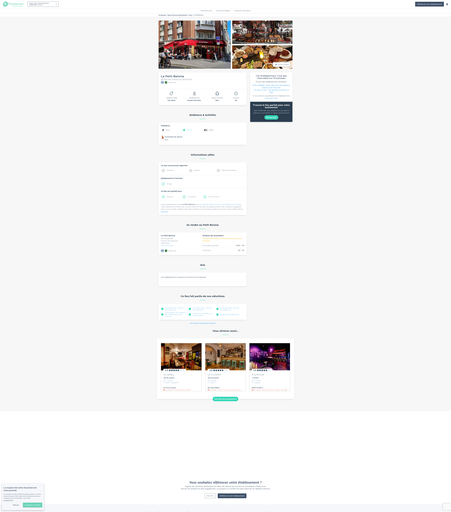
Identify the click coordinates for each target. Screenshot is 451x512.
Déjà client (210, 496)
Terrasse (169, 184)
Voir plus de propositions (225, 399)
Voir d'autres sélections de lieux (202, 323)
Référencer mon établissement (429, 4)
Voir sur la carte (167, 245)
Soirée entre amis (206, 11)
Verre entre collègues (223, 11)
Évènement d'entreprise (242, 11)
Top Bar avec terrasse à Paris (229, 314)
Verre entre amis (213, 197)
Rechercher (271, 117)
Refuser (16, 505)
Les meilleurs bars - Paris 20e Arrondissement (229, 309)
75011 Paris (165, 243)
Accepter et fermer (32, 505)
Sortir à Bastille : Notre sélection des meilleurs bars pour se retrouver (175, 314)
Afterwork (170, 197)
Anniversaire (192, 197)
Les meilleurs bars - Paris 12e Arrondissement (201, 309)
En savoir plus (8, 500)
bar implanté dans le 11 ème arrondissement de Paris (219, 204)
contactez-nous (271, 98)
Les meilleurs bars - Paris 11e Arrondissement (174, 309)
